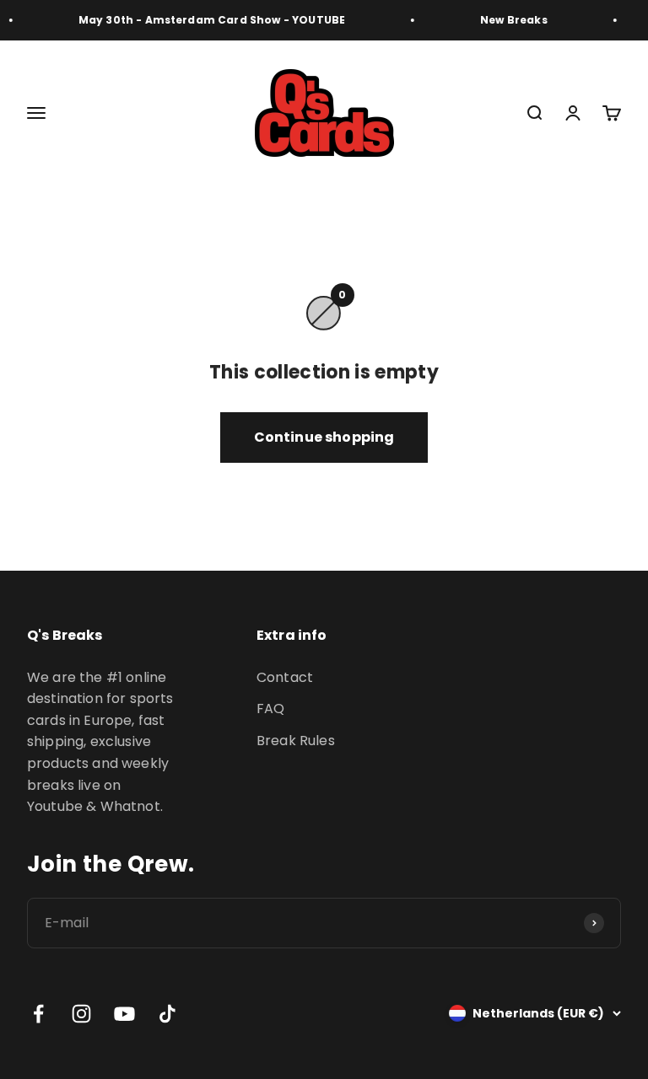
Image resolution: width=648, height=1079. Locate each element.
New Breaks (510, 20)
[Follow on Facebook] (38, 1013)
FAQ (270, 708)
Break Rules (295, 740)
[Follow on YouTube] (124, 1013)
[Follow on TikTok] (167, 1013)
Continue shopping (324, 437)
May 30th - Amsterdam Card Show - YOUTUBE (208, 20)
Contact (284, 677)
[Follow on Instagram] (81, 1013)
